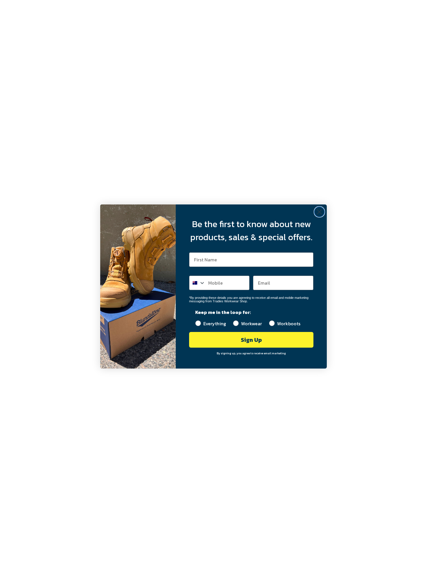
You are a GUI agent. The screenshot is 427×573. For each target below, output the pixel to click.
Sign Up (251, 339)
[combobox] (197, 283)
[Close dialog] (319, 212)
